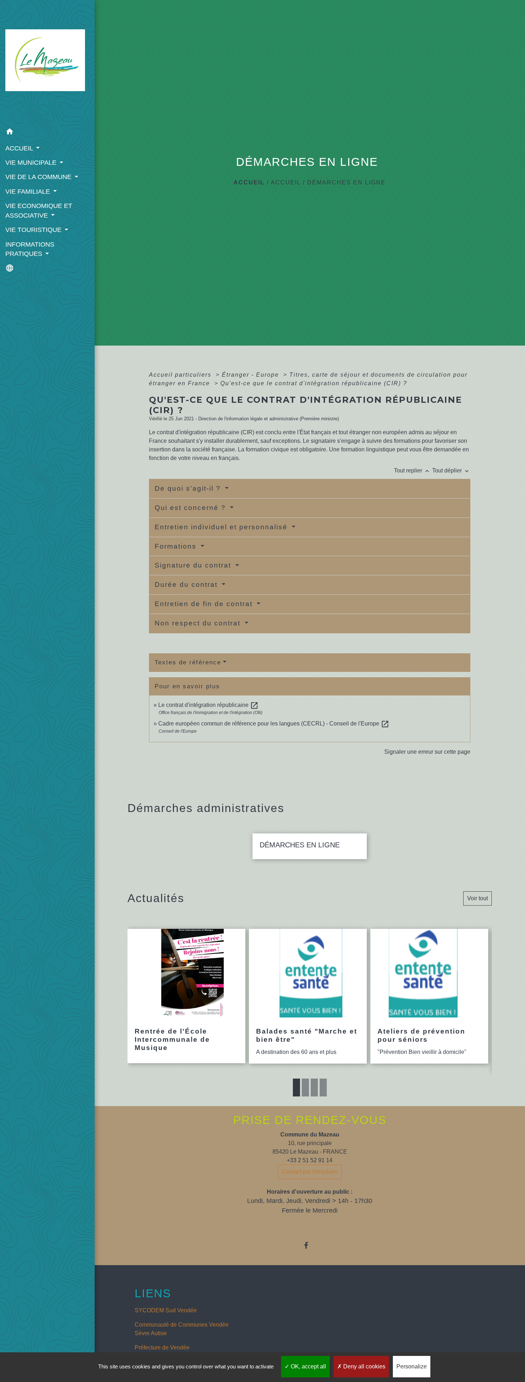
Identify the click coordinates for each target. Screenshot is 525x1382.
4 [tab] (323, 1087)
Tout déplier (451, 470)
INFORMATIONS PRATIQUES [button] (29, 249)
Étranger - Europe (251, 375)
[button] (47, 133)
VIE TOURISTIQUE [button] (34, 229)
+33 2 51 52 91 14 (309, 1160)
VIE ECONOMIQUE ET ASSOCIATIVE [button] (38, 210)
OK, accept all (307, 1366)
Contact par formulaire (310, 1172)
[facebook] (310, 1245)
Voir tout (477, 898)
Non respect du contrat (199, 623)
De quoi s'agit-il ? (189, 488)
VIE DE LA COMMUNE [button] (39, 176)
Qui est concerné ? (191, 507)
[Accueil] (47, 62)
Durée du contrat (187, 584)
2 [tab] (305, 1087)
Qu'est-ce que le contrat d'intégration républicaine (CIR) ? (313, 383)
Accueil (249, 182)
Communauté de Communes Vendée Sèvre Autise (182, 1329)
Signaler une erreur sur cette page (427, 752)
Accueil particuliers (181, 375)
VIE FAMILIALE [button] (28, 191)
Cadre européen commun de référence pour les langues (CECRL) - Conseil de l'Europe (273, 723)
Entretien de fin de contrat (205, 604)
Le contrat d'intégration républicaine (208, 705)
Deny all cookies (363, 1366)
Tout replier (412, 470)
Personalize (411, 1366)
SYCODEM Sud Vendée (166, 1310)
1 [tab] (296, 1087)
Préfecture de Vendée (162, 1347)
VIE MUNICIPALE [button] (31, 162)
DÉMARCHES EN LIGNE (346, 182)
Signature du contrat (194, 565)
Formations (177, 546)
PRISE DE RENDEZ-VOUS (309, 1120)
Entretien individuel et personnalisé (222, 527)
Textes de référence (188, 662)
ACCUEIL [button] (20, 148)
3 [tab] (314, 1087)
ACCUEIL (286, 182)
